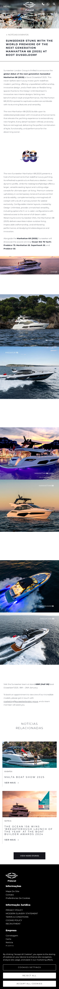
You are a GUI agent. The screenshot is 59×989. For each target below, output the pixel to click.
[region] (29, 967)
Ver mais (10, 782)
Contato (10, 894)
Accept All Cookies (29, 983)
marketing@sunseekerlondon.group (21, 701)
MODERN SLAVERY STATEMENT (22, 913)
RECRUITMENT (13, 923)
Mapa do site (12, 891)
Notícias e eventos (18, 35)
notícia (9, 942)
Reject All (29, 975)
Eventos (10, 946)
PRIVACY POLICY (14, 910)
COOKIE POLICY (14, 920)
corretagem (12, 935)
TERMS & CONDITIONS (17, 917)
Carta (8, 939)
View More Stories (29, 856)
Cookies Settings (29, 967)
